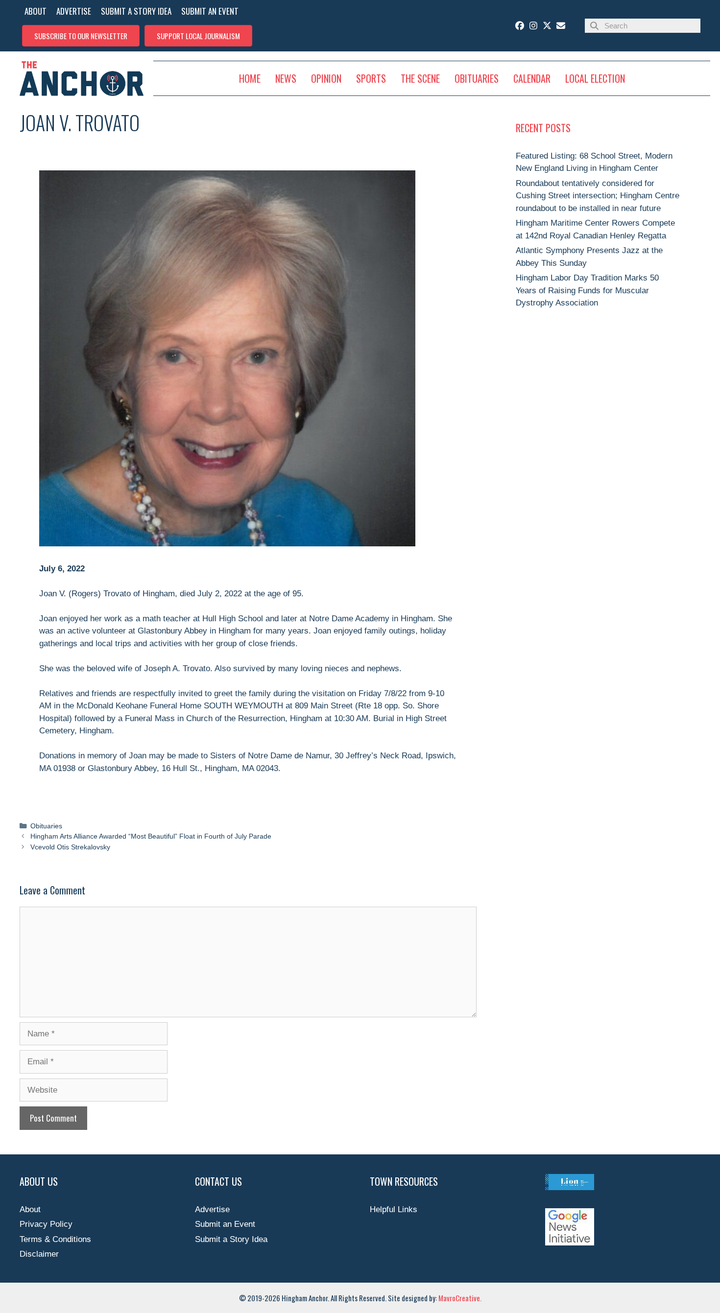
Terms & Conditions (55, 1239)
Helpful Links (393, 1209)
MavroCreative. (459, 1297)
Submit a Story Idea (231, 1239)
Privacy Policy (46, 1224)
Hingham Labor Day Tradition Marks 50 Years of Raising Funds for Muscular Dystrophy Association (587, 290)
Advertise (212, 1209)
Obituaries (46, 826)
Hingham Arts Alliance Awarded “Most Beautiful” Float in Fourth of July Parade (150, 836)
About (30, 1209)
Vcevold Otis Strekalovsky (70, 847)
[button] (81, 36)
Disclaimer (39, 1254)
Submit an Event (225, 1224)
